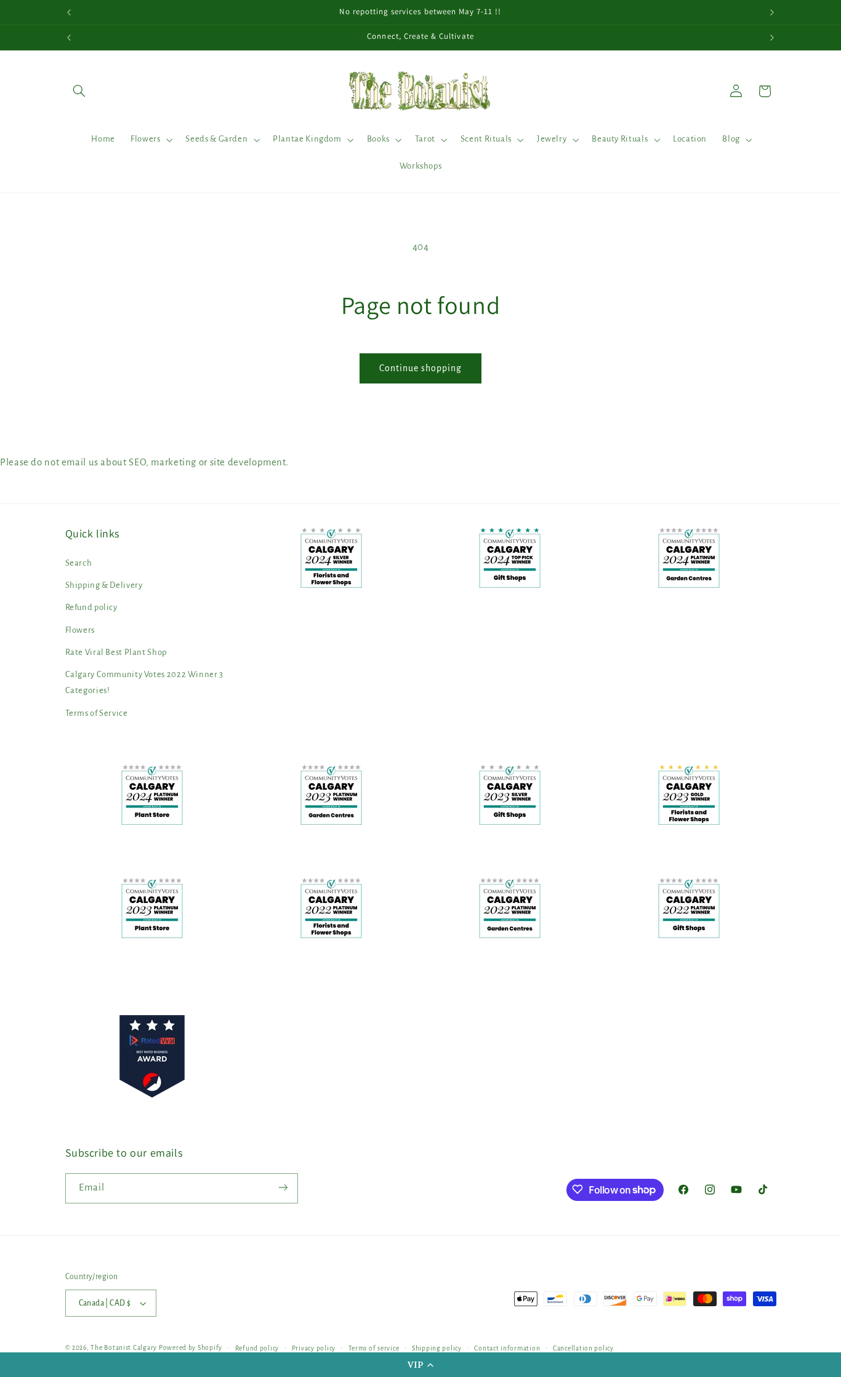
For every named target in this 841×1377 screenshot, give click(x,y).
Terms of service (374, 1348)
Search (78, 563)
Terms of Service (96, 713)
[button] (420, 1364)
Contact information (507, 1348)
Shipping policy (437, 1348)
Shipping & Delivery (104, 585)
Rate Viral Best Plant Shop (116, 652)
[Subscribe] (282, 1188)
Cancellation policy (583, 1348)
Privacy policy (314, 1348)
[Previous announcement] (68, 12)
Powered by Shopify (190, 1347)
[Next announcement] (772, 12)
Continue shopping (420, 368)
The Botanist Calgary (124, 1347)
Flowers (80, 630)
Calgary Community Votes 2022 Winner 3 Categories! (144, 683)
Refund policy (91, 607)
